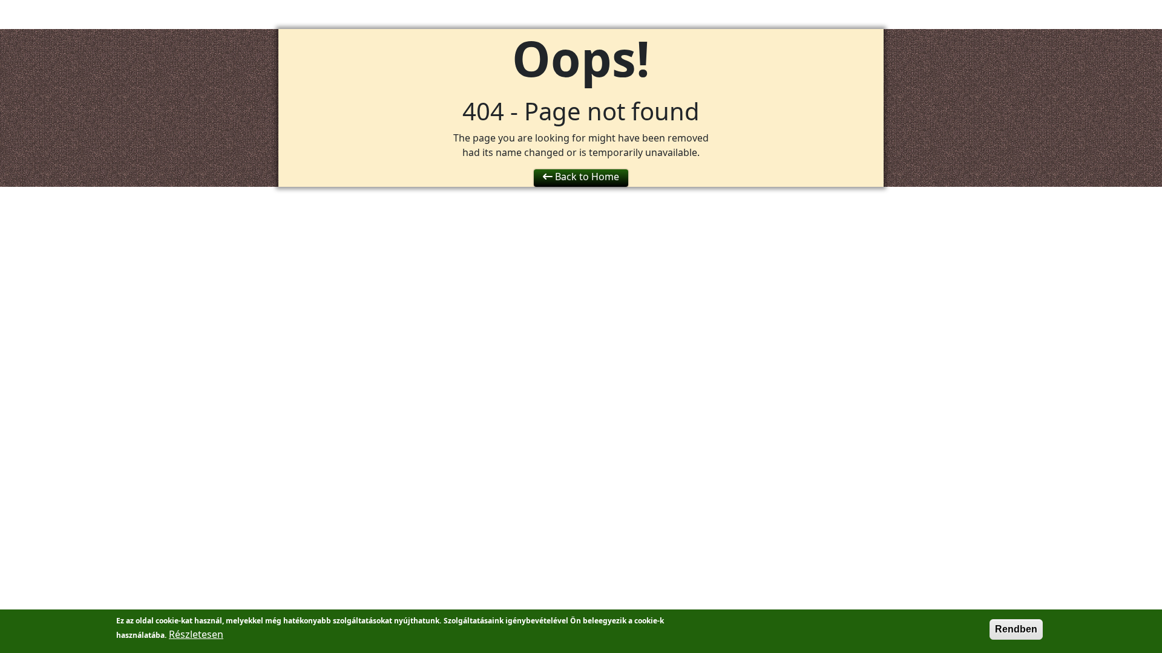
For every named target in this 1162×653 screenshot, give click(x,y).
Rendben (1016, 629)
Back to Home (586, 176)
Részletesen (196, 634)
